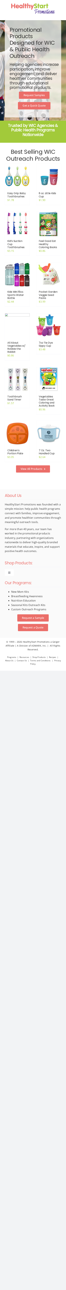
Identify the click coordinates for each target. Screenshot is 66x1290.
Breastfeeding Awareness (27, 596)
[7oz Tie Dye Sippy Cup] (48, 325)
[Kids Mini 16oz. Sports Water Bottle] (17, 274)
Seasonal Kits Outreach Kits (28, 605)
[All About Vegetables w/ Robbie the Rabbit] (17, 325)
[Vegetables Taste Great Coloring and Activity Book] (48, 379)
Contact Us (22, 660)
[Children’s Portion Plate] (17, 433)
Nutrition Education (23, 600)
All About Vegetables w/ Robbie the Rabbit (16, 347)
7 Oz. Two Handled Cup (46, 452)
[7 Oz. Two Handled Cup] (48, 433)
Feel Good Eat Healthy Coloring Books (48, 244)
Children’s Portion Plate (15, 452)
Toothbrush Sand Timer (14, 398)
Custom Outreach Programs (28, 609)
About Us (9, 660)
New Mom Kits (20, 591)
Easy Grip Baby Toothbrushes (16, 194)
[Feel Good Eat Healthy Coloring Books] (48, 224)
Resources (24, 657)
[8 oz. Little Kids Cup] (48, 176)
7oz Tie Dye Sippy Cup (46, 344)
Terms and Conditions (40, 660)
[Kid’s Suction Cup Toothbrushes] (17, 224)
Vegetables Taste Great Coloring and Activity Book (47, 401)
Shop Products (39, 657)
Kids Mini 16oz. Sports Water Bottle (15, 295)
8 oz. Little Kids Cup (47, 194)
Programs (11, 657)
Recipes (52, 657)
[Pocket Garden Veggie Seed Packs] (48, 274)
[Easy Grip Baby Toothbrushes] (17, 176)
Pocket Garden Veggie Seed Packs (48, 295)
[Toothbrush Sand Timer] (17, 379)
